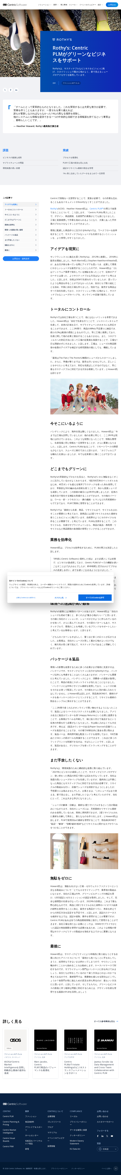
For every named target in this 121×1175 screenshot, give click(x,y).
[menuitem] (12, 1116)
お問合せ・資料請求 (20, 258)
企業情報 (51, 1116)
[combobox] (110, 1149)
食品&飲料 (29, 1121)
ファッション (31, 1116)
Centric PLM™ (97, 208)
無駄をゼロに (10, 245)
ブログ (50, 1127)
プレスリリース (54, 1121)
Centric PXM (8, 1146)
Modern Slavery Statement (77, 1142)
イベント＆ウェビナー (87, 5)
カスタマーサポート (105, 1121)
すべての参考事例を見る (104, 1021)
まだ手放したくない (12, 240)
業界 (55, 5)
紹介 (99, 5)
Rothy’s (54, 208)
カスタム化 (59, 597)
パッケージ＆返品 (11, 235)
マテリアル (52, 1132)
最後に (7, 250)
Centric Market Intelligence (10, 1131)
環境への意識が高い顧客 (14, 230)
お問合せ (112, 4)
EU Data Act (75, 1149)
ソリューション (44, 5)
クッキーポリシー (77, 1135)
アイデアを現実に (11, 204)
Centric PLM (8, 1116)
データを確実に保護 (78, 1130)
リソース (72, 5)
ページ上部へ (107, 1168)
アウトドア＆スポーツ (33, 1128)
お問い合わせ (102, 1116)
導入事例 (63, 5)
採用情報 (51, 1146)
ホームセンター (31, 1135)
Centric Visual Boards (9, 1139)
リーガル (73, 1116)
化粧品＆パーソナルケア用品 (33, 1142)
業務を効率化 (10, 225)
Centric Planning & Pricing (11, 1123)
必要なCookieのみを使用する (25, 597)
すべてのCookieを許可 (95, 597)
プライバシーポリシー (78, 1123)
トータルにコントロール (14, 209)
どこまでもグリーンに (13, 219)
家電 (27, 1149)
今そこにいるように (12, 214)
